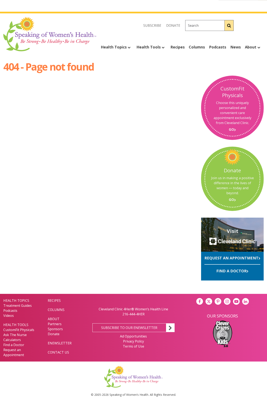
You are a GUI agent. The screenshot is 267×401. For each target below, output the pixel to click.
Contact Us (58, 352)
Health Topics (114, 46)
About (251, 46)
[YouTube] (236, 301)
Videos (8, 315)
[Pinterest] (218, 301)
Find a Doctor (231, 270)
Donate (173, 25)
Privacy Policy (133, 341)
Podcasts (217, 46)
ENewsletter (60, 343)
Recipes (177, 46)
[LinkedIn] (245, 301)
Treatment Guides (17, 305)
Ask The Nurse (15, 334)
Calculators (12, 340)
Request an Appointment (231, 257)
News (235, 46)
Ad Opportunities (133, 336)
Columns (197, 46)
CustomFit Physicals (18, 329)
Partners (55, 324)
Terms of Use (133, 346)
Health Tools (149, 46)
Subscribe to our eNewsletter (129, 327)
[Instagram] (260, 25)
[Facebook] (242, 25)
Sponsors (55, 329)
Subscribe (152, 25)
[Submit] (229, 25)
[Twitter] (251, 25)
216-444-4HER (133, 314)
